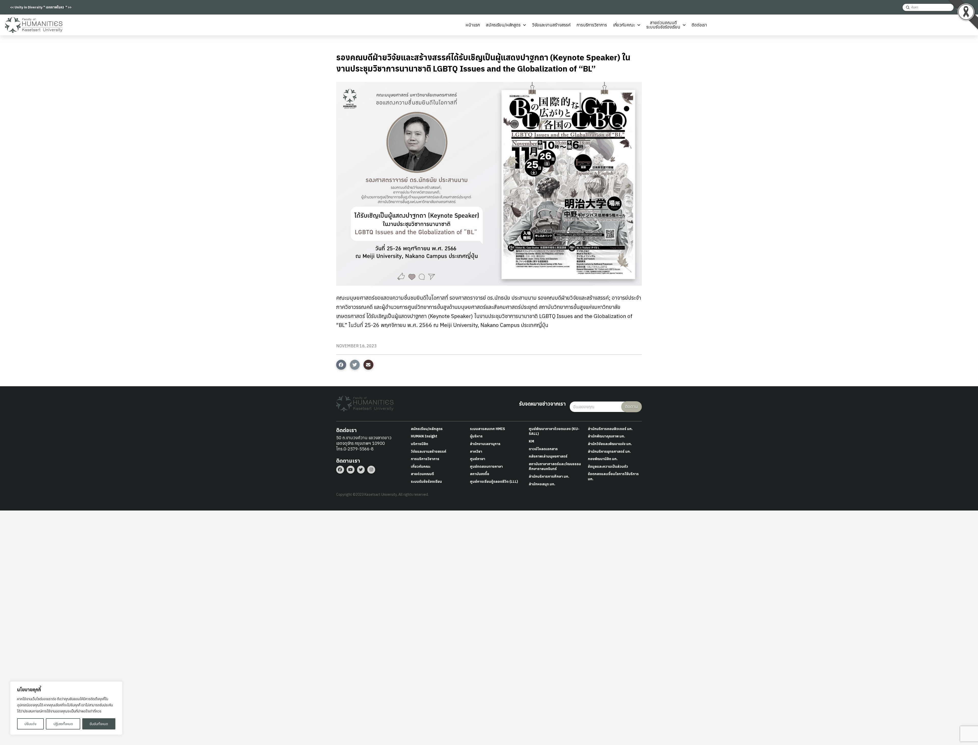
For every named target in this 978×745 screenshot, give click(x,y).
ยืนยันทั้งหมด (99, 724)
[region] (66, 708)
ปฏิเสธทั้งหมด (63, 724)
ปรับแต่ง (30, 724)
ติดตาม (631, 406)
